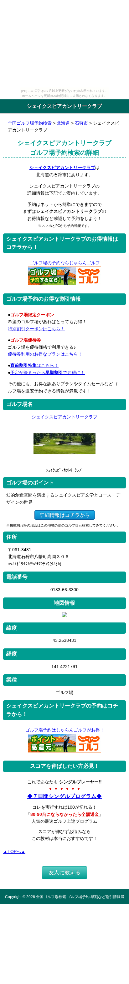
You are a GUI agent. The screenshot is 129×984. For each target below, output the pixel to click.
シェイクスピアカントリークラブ (62, 167)
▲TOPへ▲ (14, 851)
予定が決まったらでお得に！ (47, 372)
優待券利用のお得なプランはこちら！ (45, 354)
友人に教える (64, 873)
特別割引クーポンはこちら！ (36, 328)
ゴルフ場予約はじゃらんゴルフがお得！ (64, 729)
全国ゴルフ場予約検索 (30, 123)
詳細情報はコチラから (65, 515)
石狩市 (81, 123)
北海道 (63, 123)
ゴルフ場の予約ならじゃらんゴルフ (65, 262)
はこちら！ (34, 365)
